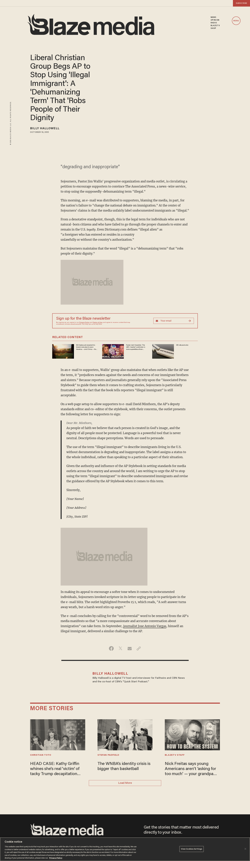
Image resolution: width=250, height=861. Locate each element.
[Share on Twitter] (120, 648)
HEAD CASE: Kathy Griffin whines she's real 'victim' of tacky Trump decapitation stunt (54, 769)
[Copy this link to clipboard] (138, 648)
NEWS (213, 17)
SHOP (213, 28)
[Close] (245, 849)
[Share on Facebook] (111, 648)
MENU (236, 21)
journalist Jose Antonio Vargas (144, 626)
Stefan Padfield (108, 755)
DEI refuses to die (182, 345)
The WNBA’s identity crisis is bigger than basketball (124, 766)
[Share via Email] (129, 648)
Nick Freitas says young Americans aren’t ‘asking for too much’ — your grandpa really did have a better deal (190, 769)
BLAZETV (215, 26)
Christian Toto (40, 755)
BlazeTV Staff (174, 755)
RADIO (214, 23)
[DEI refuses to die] (163, 351)
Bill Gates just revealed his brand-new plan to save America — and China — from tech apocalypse (86, 347)
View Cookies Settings (191, 849)
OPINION (215, 20)
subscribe (241, 3)
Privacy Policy (84, 322)
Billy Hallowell (44, 128)
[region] (125, 849)
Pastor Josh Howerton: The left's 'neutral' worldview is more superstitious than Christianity (135, 347)
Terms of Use (97, 322)
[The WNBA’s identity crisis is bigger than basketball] (125, 734)
